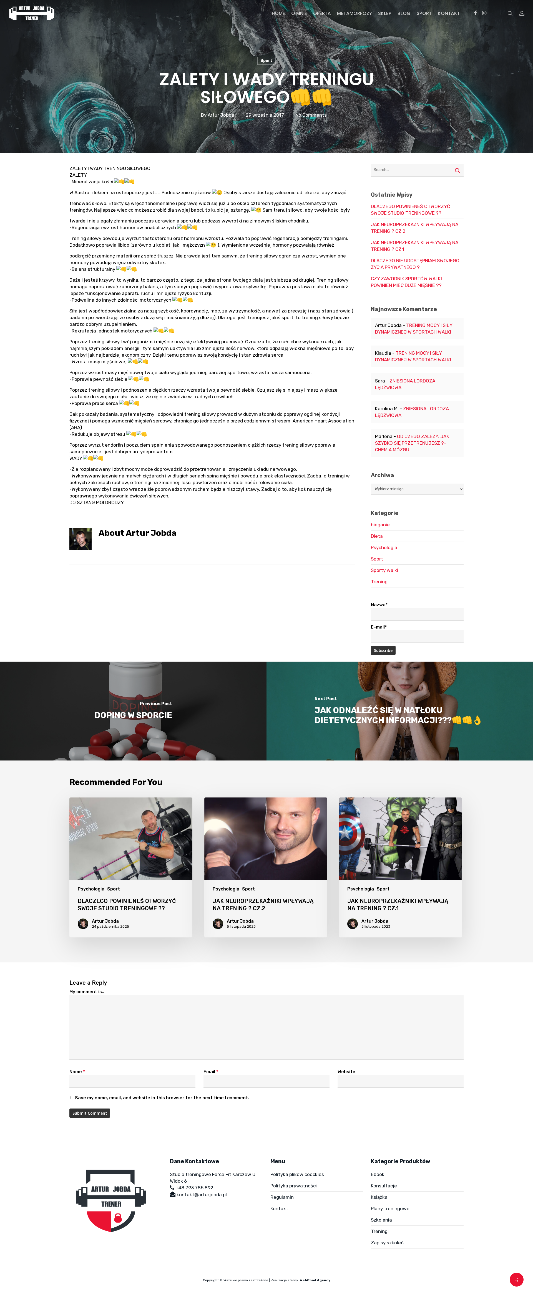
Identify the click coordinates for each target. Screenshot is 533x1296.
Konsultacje (384, 1186)
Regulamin (282, 1197)
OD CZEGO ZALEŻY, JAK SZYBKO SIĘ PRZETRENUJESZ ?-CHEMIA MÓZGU (412, 443)
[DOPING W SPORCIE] (133, 711)
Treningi (380, 1231)
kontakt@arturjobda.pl (202, 1194)
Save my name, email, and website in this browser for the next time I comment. (162, 1097)
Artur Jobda (221, 115)
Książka (379, 1197)
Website (346, 1071)
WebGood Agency (315, 1280)
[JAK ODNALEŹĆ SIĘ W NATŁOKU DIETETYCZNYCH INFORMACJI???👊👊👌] (399, 711)
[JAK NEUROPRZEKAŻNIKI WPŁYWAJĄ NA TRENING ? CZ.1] (400, 867)
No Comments (311, 115)
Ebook (377, 1174)
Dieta (377, 536)
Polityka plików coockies (297, 1174)
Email (210, 1071)
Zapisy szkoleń (387, 1242)
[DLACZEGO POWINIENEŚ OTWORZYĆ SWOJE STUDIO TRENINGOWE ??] (130, 867)
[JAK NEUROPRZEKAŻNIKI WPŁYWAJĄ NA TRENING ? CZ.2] (265, 867)
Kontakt (279, 1208)
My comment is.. (86, 991)
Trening (379, 581)
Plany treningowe (390, 1208)
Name (77, 1071)
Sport (266, 60)
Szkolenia (381, 1220)
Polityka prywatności (293, 1186)
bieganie (380, 524)
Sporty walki (384, 570)
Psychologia (384, 547)
